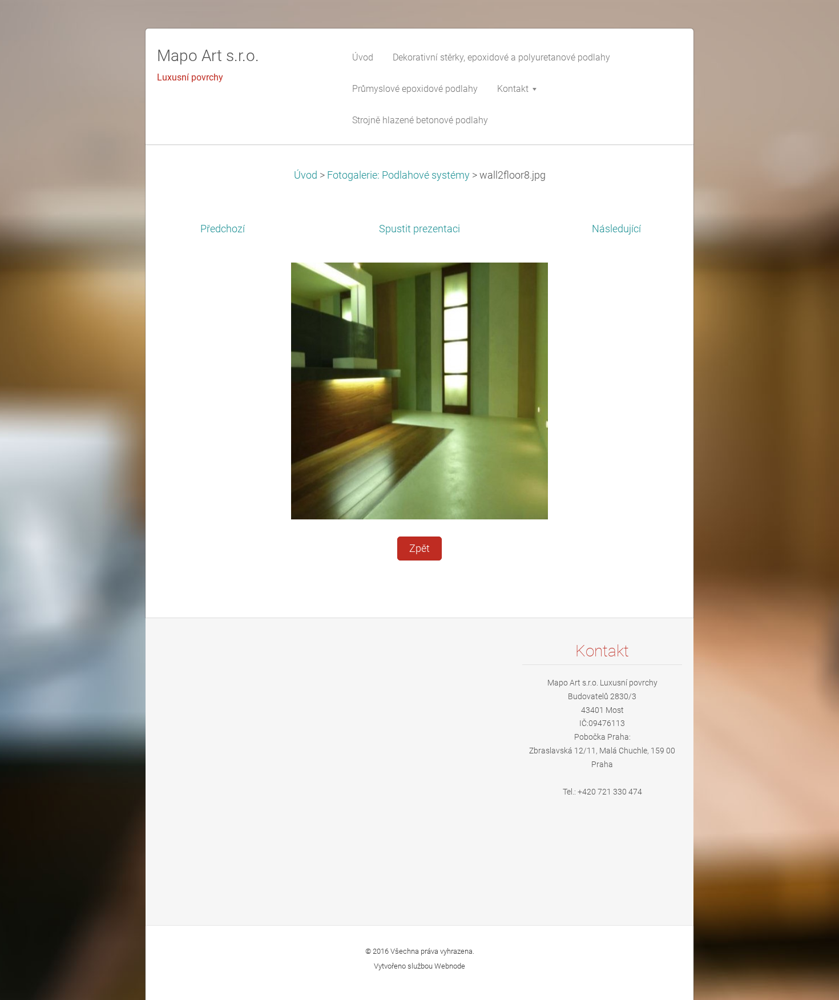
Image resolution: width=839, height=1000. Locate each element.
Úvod (305, 175)
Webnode (449, 966)
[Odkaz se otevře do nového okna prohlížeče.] (419, 390)
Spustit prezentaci (419, 229)
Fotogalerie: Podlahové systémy (398, 175)
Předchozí (222, 229)
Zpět (419, 548)
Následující (616, 229)
